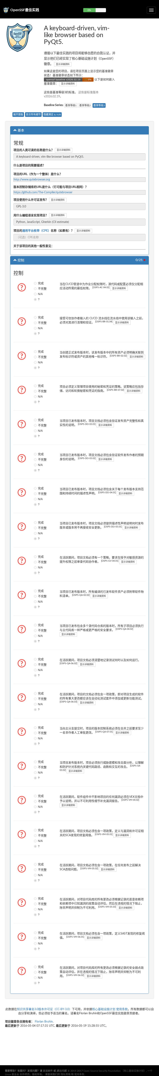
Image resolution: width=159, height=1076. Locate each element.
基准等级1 (71, 105)
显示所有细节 (33, 114)
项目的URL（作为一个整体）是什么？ (37, 174)
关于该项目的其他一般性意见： (33, 246)
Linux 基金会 (12, 1074)
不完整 (39, 288)
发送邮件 (48, 1071)
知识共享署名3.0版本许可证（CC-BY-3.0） (44, 1009)
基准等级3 (99, 105)
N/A (39, 294)
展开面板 (18, 114)
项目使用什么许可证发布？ (30, 199)
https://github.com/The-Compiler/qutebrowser (43, 192)
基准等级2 (85, 105)
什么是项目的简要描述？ (29, 165)
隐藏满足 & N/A (52, 114)
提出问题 (61, 1071)
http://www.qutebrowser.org (32, 179)
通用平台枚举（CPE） (36, 230)
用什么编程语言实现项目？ (30, 215)
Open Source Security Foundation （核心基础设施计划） (114, 1071)
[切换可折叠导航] (151, 10)
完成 (39, 283)
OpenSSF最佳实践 (24, 10)
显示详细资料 (63, 64)
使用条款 (122, 1009)
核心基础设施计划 (103, 1009)
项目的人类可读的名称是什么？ (33, 150)
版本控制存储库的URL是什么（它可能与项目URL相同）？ (50, 187)
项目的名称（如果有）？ (43, 230)
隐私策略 (66, 1074)
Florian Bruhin (44, 1021)
